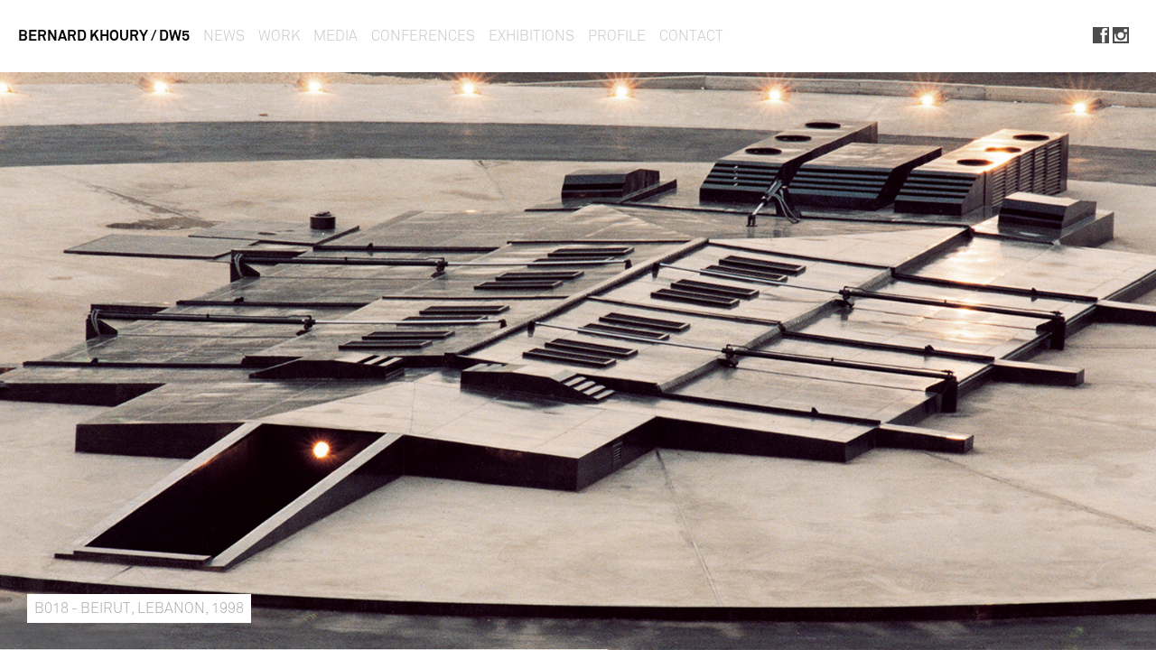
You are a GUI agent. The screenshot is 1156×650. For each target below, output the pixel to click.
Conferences (423, 35)
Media (335, 35)
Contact (691, 35)
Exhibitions (531, 35)
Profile (617, 35)
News (224, 35)
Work (279, 35)
